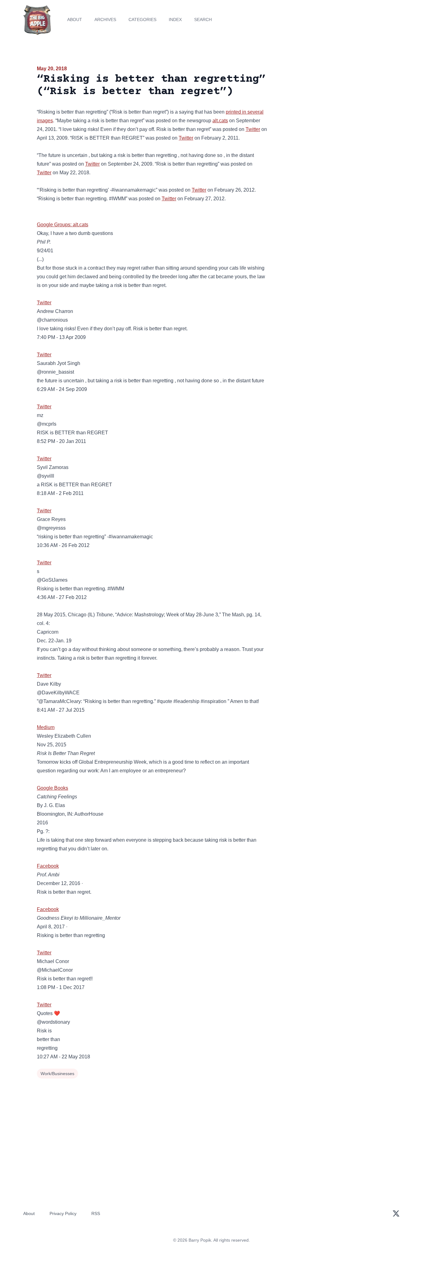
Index (175, 19)
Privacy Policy (63, 1213)
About (74, 19)
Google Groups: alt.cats (62, 224)
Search (203, 19)
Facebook (48, 866)
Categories (142, 19)
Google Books (52, 788)
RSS (95, 1213)
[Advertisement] (330, 112)
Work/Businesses (57, 1073)
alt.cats (220, 120)
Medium (46, 727)
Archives (105, 19)
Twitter (253, 129)
